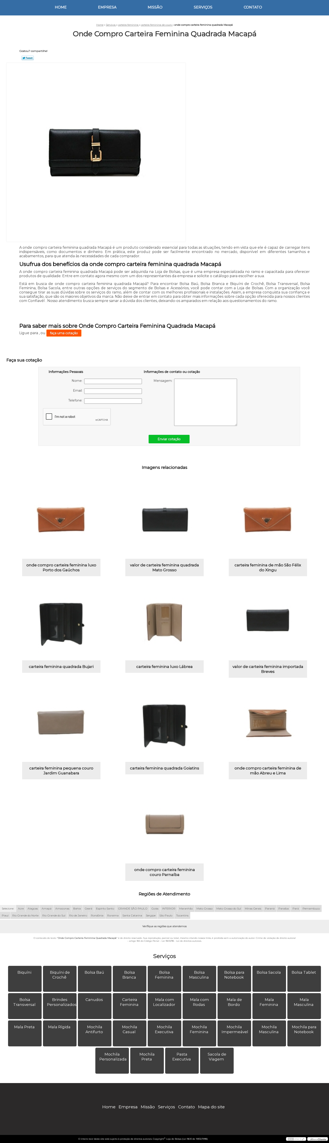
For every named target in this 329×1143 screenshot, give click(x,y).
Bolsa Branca (129, 974)
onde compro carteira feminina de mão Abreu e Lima (268, 770)
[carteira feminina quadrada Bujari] (61, 621)
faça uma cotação (64, 333)
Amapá (46, 908)
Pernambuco (311, 908)
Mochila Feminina (199, 1029)
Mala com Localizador (164, 1002)
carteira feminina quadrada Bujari (61, 666)
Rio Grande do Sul (53, 915)
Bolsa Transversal (24, 1002)
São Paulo (165, 915)
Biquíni (24, 972)
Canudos (94, 999)
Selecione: (8, 908)
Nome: (78, 381)
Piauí (5, 915)
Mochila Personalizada (113, 1056)
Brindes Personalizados (62, 1002)
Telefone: (76, 400)
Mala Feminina (269, 1002)
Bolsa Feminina (164, 974)
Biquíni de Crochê (60, 974)
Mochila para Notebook (304, 1029)
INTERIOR (168, 908)
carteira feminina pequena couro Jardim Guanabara (61, 770)
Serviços (203, 7)
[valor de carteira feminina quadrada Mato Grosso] (164, 519)
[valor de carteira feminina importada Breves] (268, 621)
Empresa (107, 7)
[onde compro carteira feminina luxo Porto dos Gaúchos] (61, 519)
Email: (78, 391)
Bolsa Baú (94, 972)
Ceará (88, 908)
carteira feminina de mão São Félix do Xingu (268, 567)
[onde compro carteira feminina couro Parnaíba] (164, 824)
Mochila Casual (129, 1029)
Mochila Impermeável (235, 1029)
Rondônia (97, 915)
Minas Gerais (253, 908)
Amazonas (62, 908)
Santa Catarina (132, 915)
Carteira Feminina (129, 1002)
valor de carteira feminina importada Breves (268, 669)
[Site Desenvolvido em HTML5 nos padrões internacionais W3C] (296, 1139)
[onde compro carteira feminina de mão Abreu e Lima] (268, 723)
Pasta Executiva (181, 1056)
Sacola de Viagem (217, 1056)
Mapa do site (211, 1106)
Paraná (270, 908)
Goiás (154, 908)
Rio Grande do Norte (25, 915)
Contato (253, 7)
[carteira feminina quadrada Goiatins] (164, 723)
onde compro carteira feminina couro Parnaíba (164, 872)
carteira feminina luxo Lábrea (164, 666)
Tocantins (182, 915)
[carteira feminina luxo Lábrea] (164, 621)
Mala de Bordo (234, 1002)
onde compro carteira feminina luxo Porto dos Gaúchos (61, 567)
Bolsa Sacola (269, 972)
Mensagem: (164, 381)
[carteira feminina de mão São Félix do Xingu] (268, 519)
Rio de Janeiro (78, 915)
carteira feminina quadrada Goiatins (164, 768)
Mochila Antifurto (94, 1029)
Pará (296, 908)
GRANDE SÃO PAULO (132, 908)
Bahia (77, 908)
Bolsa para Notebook (234, 974)
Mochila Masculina (269, 1029)
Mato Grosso (205, 908)
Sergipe (151, 915)
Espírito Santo (105, 908)
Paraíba (283, 908)
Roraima (113, 915)
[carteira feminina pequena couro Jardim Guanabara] (61, 723)
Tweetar (27, 58)
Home (61, 7)
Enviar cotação (169, 439)
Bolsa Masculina (199, 974)
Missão (155, 7)
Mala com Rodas (199, 1002)
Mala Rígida (59, 1027)
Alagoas (33, 908)
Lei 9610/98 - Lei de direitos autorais (181, 940)
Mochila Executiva (164, 1029)
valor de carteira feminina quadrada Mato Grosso (164, 567)
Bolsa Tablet (304, 972)
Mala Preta (24, 1027)
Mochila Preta (147, 1056)
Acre (21, 908)
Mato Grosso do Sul (228, 908)
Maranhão (186, 908)
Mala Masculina (304, 1002)
